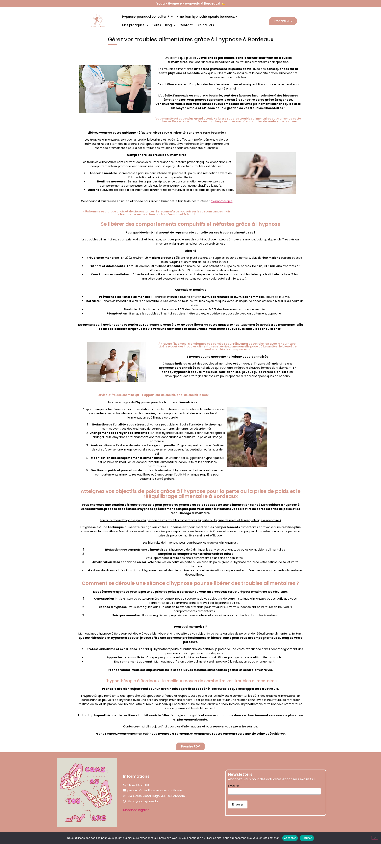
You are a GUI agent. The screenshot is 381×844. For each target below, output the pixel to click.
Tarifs (156, 25)
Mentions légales (136, 810)
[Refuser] (374, 838)
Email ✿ (233, 786)
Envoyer (237, 804)
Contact (186, 25)
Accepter (290, 837)
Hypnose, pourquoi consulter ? (145, 16)
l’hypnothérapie (221, 201)
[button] (147, 16)
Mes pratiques (133, 25)
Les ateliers (205, 25)
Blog (168, 25)
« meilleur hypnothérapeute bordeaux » (207, 16)
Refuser (307, 837)
